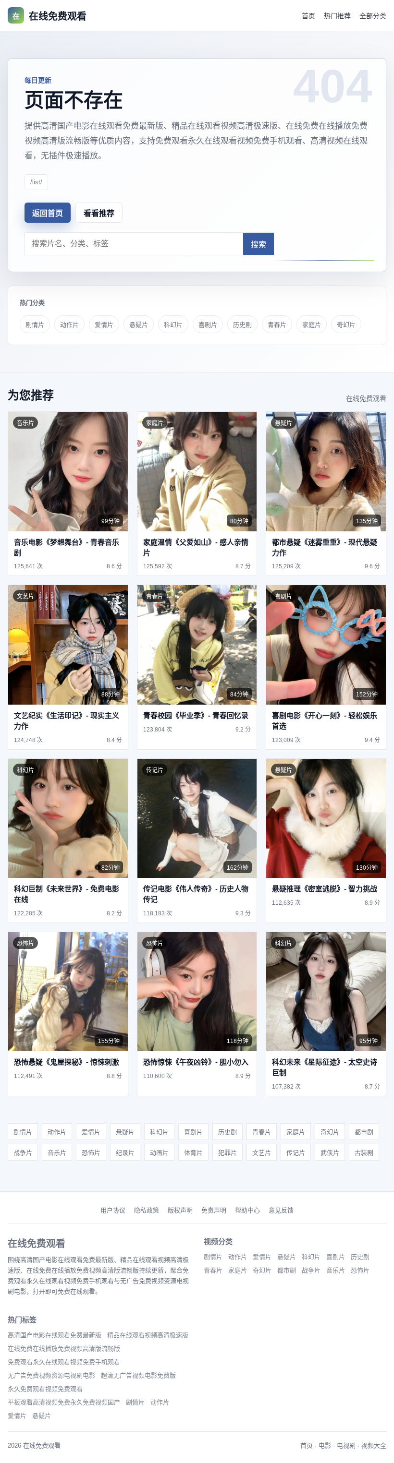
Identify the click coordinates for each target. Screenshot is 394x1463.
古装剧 (364, 1152)
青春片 (277, 324)
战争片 (22, 1152)
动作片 (69, 324)
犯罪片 (227, 1152)
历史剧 (242, 324)
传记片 (295, 1152)
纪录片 (125, 1152)
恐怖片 (91, 1152)
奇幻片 (346, 324)
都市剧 (364, 1132)
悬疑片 (138, 324)
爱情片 (104, 324)
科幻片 (173, 324)
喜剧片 (207, 324)
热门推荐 (337, 16)
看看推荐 (99, 213)
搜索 (258, 244)
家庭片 (311, 324)
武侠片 (329, 1152)
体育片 (193, 1152)
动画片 (159, 1152)
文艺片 (261, 1152)
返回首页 (47, 213)
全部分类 (372, 16)
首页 (308, 16)
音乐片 (57, 1152)
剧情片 (34, 324)
